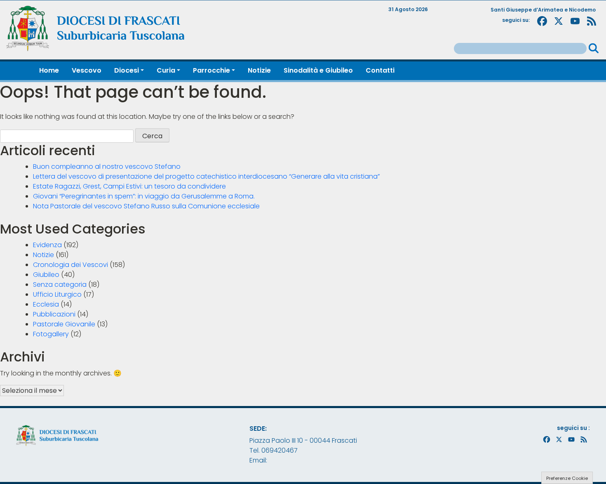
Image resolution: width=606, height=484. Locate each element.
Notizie (43, 255)
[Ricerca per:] (520, 48)
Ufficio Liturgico (57, 294)
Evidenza (47, 245)
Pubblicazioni (54, 314)
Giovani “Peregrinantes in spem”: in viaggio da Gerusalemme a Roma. (144, 196)
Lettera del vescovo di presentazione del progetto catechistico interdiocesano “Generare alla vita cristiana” (206, 176)
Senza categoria (60, 284)
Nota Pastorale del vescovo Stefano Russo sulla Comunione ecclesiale (146, 206)
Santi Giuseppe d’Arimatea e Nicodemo (543, 9)
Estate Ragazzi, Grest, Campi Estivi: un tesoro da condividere (129, 186)
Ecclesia (46, 304)
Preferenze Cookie (567, 478)
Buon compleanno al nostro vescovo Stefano (107, 166)
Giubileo (46, 274)
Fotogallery (51, 334)
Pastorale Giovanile (64, 324)
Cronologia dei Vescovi (70, 264)
